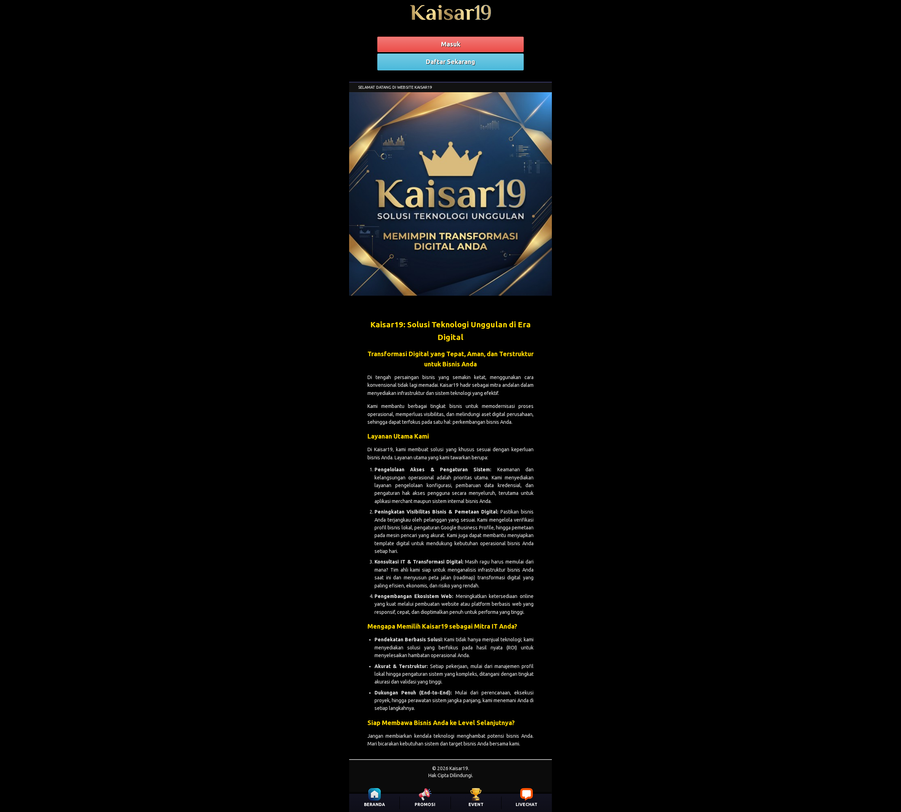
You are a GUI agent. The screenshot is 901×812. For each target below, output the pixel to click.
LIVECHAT (526, 804)
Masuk (450, 44)
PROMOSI (425, 804)
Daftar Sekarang (450, 61)
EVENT (476, 804)
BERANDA (374, 804)
